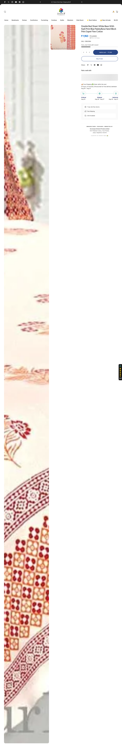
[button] (120, 372)
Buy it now (99, 59)
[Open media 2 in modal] (63, 37)
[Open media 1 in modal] (26, 384)
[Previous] (40, 2)
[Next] (82, 2)
